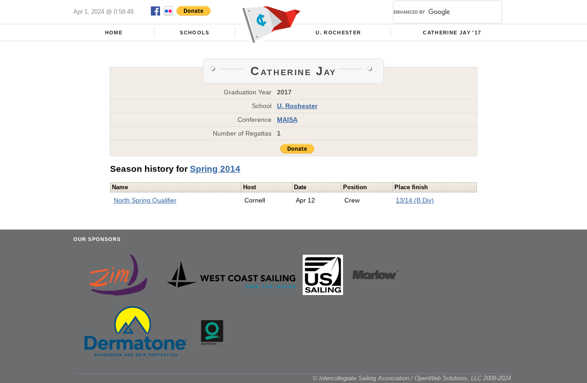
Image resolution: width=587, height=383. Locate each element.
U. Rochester (338, 32)
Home (113, 32)
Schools (194, 32)
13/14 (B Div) (415, 200)
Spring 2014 (215, 169)
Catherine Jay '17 (452, 32)
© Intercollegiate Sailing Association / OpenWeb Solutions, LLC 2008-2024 (412, 378)
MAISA (287, 119)
